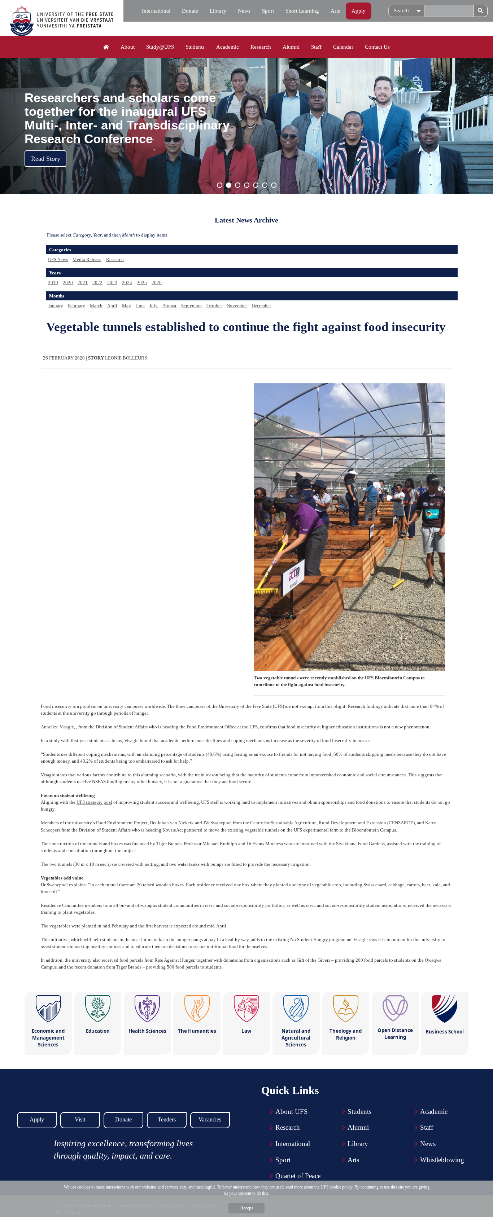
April (112, 305)
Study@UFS (160, 47)
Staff (316, 47)
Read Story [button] (45, 158)
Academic (227, 47)
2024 (127, 282)
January (55, 305)
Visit (80, 1119)
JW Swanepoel (217, 822)
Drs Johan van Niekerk (172, 822)
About (128, 47)
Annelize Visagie (57, 726)
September (191, 305)
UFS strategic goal (94, 802)
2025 (142, 282)
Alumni (291, 47)
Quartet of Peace (297, 1175)
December (261, 305)
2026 (157, 282)
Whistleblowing (442, 1160)
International (156, 11)
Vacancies (209, 1119)
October (214, 305)
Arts (335, 11)
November (237, 305)
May (126, 305)
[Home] (106, 47)
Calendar (343, 47)
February (76, 305)
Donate (190, 11)
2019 (53, 282)
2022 (97, 282)
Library (218, 11)
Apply (359, 11)
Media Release (87, 259)
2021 (83, 282)
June (140, 305)
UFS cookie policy (336, 1187)
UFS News (58, 259)
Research (260, 47)
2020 (68, 282)
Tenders (167, 1119)
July (153, 305)
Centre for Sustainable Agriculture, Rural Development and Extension (318, 822)
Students (195, 47)
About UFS (291, 1111)
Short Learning (302, 11)
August (169, 305)
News (244, 11)
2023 (112, 282)
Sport (268, 11)
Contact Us (377, 47)
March (96, 305)
